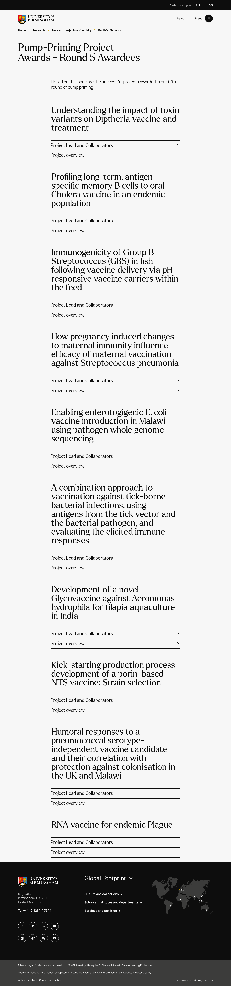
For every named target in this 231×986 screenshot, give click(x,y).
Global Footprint (105, 878)
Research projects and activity (71, 30)
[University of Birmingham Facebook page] (55, 926)
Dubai (208, 5)
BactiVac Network (109, 30)
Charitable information (109, 972)
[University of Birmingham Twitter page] (44, 926)
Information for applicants (55, 972)
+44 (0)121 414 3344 (37, 910)
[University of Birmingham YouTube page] (55, 938)
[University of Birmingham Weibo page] (33, 938)
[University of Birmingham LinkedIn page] (33, 926)
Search (181, 18)
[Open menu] (209, 18)
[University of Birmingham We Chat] (44, 938)
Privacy (22, 965)
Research (38, 30)
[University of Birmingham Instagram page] (22, 926)
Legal (30, 965)
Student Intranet (111, 965)
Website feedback (28, 980)
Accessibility (60, 965)
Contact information (50, 980)
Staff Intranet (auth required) (84, 965)
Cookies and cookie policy (137, 972)
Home (22, 30)
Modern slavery (43, 965)
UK (198, 5)
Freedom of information (83, 972)
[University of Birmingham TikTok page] (22, 938)
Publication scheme (28, 972)
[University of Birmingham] (36, 18)
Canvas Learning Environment (138, 965)
